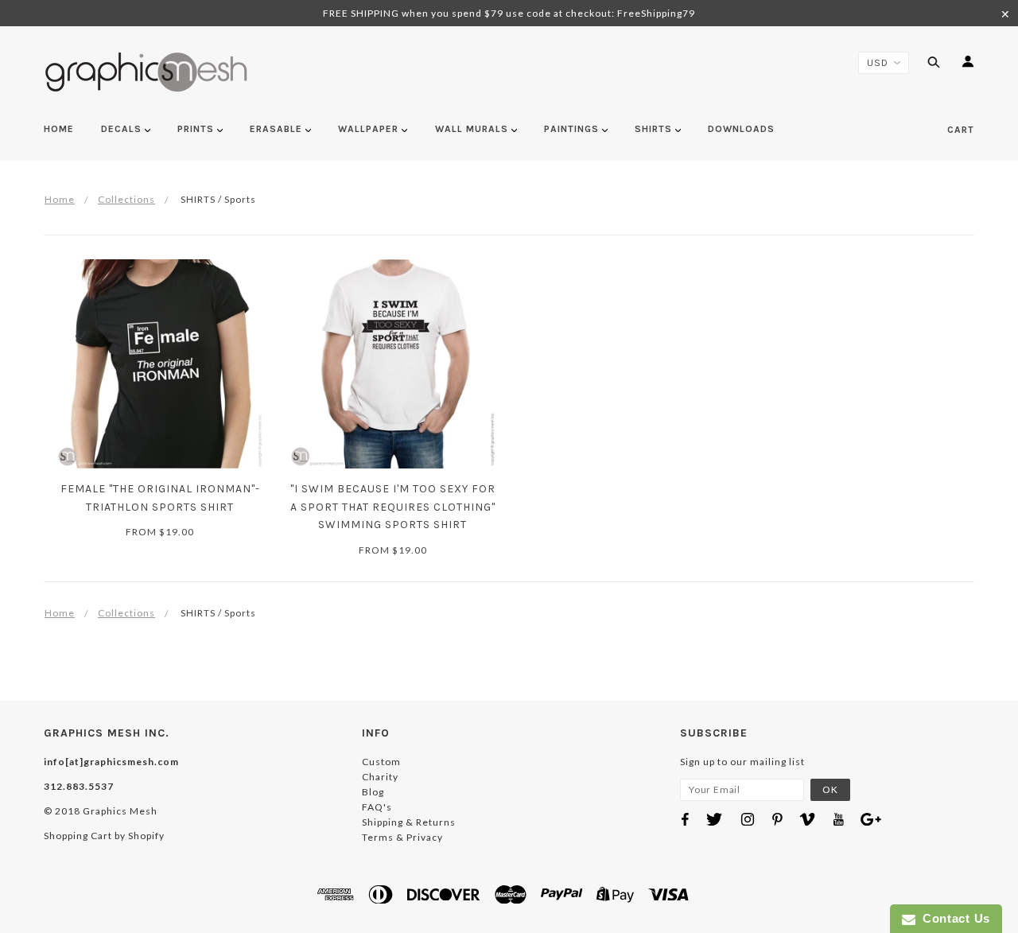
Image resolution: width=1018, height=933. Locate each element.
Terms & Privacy (402, 837)
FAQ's (377, 807)
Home (60, 199)
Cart (960, 129)
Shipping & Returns (409, 822)
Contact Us (952, 918)
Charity (380, 777)
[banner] (147, 72)
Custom (381, 762)
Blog (373, 792)
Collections (126, 199)
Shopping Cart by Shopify (104, 836)
